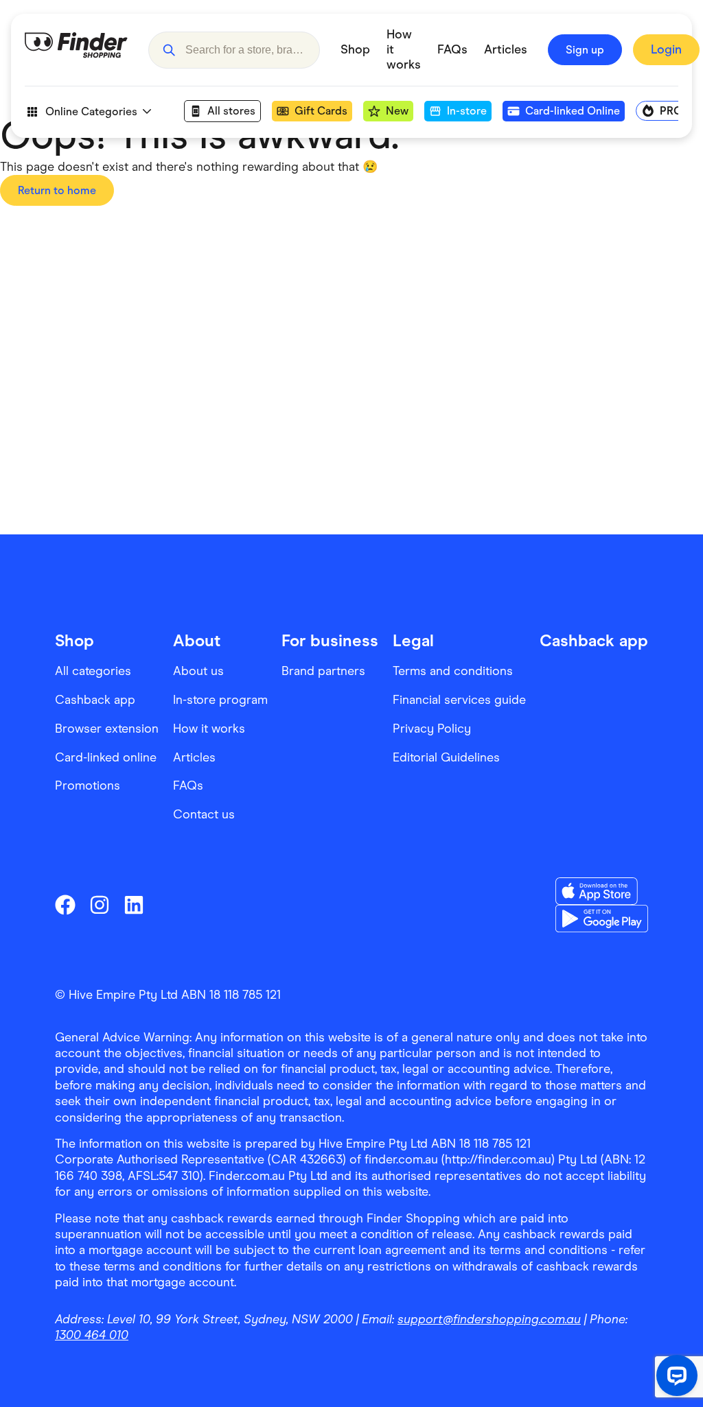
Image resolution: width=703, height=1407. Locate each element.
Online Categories (91, 111)
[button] (169, 50)
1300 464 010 (91, 1335)
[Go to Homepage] (76, 50)
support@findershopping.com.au (489, 1319)
